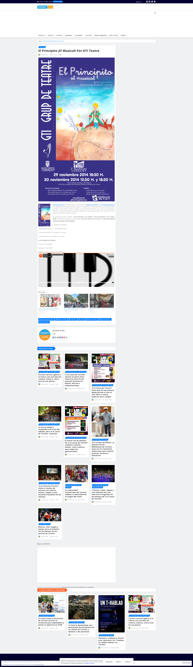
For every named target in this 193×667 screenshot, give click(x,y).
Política (42, 35)
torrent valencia (45, 322)
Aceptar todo (109, 661)
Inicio (40, 41)
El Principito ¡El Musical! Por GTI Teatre (53, 41)
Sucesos (59, 35)
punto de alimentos (105, 319)
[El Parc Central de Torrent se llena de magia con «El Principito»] (76, 301)
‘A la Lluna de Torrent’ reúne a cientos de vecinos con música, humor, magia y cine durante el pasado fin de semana (49, 491)
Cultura (88, 35)
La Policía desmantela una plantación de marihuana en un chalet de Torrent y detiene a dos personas (81, 628)
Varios (123, 35)
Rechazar (118, 661)
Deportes (68, 35)
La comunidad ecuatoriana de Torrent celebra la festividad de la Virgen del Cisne (76, 493)
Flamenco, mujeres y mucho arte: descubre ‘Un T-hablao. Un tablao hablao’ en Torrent (111, 641)
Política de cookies (89, 663)
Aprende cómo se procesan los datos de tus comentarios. (78, 587)
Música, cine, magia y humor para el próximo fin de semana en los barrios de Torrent (48, 530)
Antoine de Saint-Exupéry (47, 319)
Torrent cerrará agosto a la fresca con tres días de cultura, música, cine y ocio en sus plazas (49, 377)
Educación (114, 35)
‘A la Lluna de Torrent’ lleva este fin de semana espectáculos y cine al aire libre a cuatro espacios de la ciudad (103, 392)
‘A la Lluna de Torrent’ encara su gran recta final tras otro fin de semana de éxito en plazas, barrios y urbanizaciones (75, 380)
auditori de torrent (61, 319)
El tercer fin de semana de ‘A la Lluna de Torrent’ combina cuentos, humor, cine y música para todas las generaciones (76, 445)
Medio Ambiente (101, 35)
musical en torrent (92, 319)
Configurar (128, 661)
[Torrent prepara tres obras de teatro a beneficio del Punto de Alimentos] (50, 301)
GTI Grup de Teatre (58, 205)
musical (82, 319)
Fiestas (51, 35)
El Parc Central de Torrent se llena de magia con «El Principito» (74, 309)
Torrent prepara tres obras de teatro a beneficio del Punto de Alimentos (49, 309)
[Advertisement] (91, 22)
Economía (79, 35)
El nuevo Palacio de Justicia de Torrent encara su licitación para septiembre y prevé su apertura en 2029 (51, 621)
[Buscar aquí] (155, 13)
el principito (73, 319)
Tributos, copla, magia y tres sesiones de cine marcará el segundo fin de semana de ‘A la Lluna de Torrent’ (103, 494)
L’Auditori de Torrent (92, 205)
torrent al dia (44, 54)
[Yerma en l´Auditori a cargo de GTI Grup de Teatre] (102, 301)
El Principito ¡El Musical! (107, 205)
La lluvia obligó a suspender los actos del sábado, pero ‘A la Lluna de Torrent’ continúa (49, 430)
